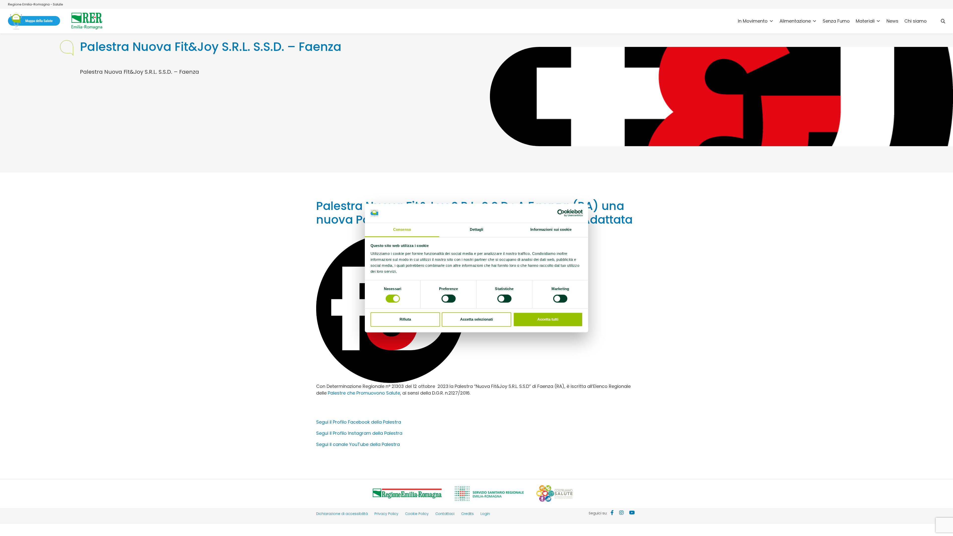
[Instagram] (621, 513)
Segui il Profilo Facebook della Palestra (358, 422)
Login (485, 513)
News (892, 21)
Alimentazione (795, 21)
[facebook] (612, 513)
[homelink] (34, 21)
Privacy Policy (386, 513)
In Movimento (753, 21)
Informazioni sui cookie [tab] (550, 229)
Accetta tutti (547, 319)
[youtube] (632, 513)
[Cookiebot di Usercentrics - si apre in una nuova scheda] (561, 213)
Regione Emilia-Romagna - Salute (35, 4)
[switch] (449, 299)
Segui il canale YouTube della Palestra (358, 444)
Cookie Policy (417, 513)
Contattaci (444, 513)
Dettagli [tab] (476, 229)
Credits (467, 513)
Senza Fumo (836, 21)
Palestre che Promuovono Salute (364, 393)
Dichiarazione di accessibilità (342, 513)
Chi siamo (915, 21)
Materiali (865, 21)
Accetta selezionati (476, 319)
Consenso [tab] (402, 229)
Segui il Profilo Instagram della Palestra (359, 433)
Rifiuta (405, 319)
